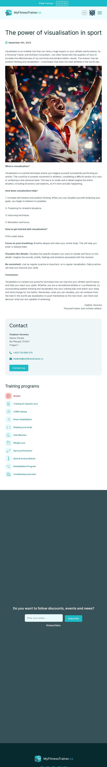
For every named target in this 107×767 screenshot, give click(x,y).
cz (84, 13)
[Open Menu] (100, 13)
